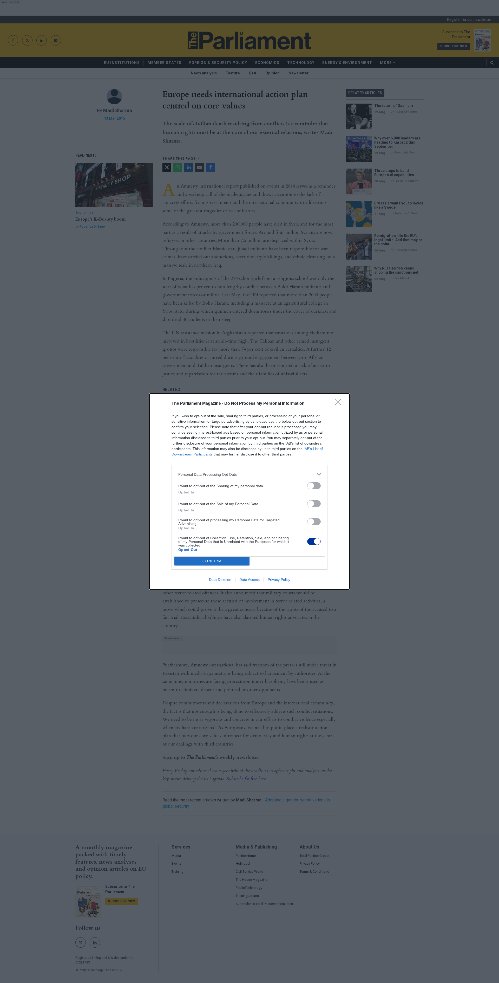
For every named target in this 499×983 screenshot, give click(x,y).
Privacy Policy (279, 579)
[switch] (314, 485)
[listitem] (249, 474)
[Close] (339, 404)
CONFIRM (212, 561)
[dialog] (249, 491)
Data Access (249, 579)
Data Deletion (220, 579)
